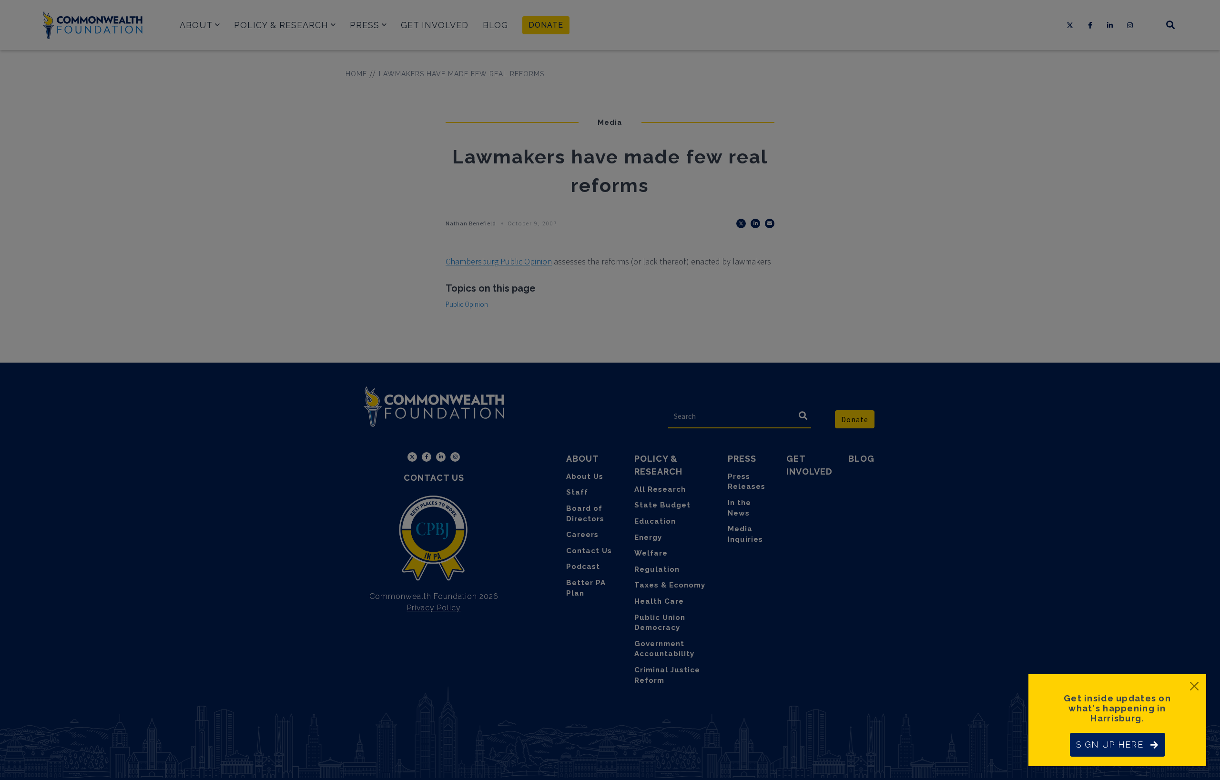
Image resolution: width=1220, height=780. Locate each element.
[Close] (1194, 686)
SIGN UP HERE (1109, 744)
